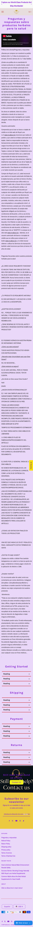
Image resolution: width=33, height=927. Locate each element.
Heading (6, 674)
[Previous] (1, 4)
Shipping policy (6, 847)
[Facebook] (9, 821)
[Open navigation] (5, 12)
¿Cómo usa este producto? (10, 347)
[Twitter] (12, 821)
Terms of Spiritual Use (8, 856)
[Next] (31, 4)
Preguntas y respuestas (9, 837)
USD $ (20, 906)
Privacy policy (5, 850)
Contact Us (16, 782)
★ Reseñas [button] (31, 465)
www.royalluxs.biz (10, 135)
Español (7, 906)
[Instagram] (20, 821)
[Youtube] (16, 821)
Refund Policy (5, 840)
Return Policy (5, 844)
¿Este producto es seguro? (10, 366)
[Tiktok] (23, 821)
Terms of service (6, 853)
